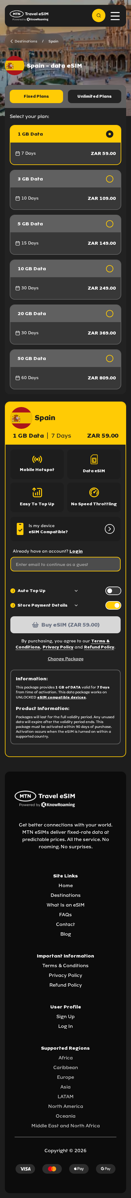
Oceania (66, 1116)
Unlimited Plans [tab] (94, 96)
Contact (65, 924)
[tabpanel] (65, 257)
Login (76, 551)
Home (65, 885)
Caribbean (65, 1067)
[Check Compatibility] (108, 529)
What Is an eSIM (66, 905)
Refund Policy (99, 647)
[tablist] (65, 96)
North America (65, 1106)
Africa (65, 1058)
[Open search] (98, 15)
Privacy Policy (58, 647)
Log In (65, 1026)
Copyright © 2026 (65, 1150)
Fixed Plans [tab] (36, 96)
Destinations (66, 895)
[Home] (29, 16)
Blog (65, 934)
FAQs (65, 914)
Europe (65, 1077)
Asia (65, 1087)
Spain (53, 41)
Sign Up (65, 1016)
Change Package (65, 659)
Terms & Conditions (65, 965)
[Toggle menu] (115, 16)
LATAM (66, 1096)
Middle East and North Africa (65, 1125)
